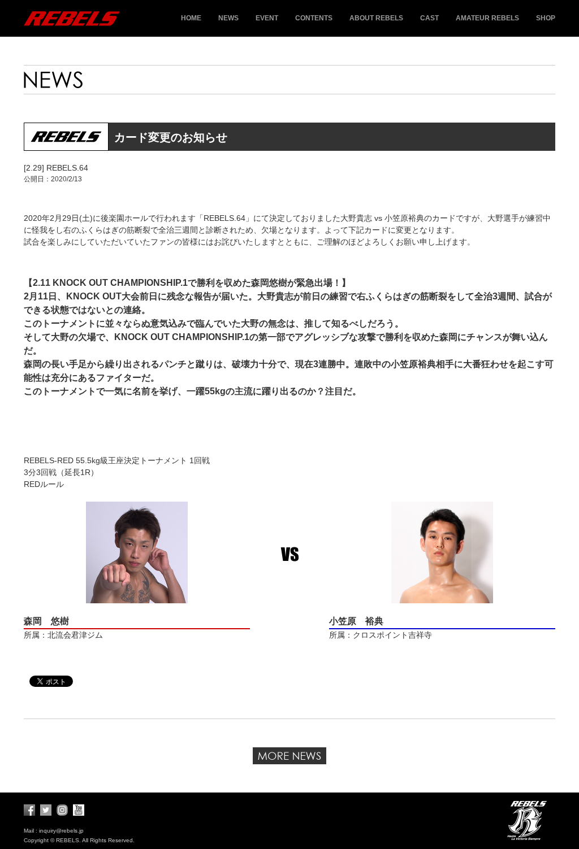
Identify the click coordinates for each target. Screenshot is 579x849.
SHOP (545, 18)
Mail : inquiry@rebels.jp (54, 831)
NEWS (228, 18)
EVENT (267, 18)
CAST (429, 18)
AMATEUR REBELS (487, 18)
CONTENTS (313, 18)
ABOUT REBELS (376, 18)
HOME (191, 18)
